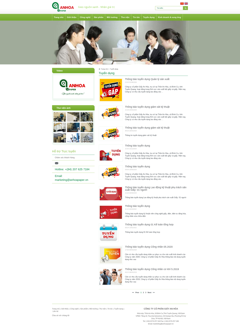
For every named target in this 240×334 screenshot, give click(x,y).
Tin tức (110, 309)
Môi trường (93, 309)
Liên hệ (55, 311)
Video (60, 71)
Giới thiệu (65, 309)
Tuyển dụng (114, 69)
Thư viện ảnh (64, 108)
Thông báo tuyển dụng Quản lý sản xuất (147, 79)
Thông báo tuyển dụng (137, 145)
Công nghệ (74, 309)
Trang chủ (104, 69)
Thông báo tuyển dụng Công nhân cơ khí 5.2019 (152, 269)
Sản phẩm (84, 309)
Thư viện (102, 309)
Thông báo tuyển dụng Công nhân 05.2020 (149, 247)
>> (154, 293)
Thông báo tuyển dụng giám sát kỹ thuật (147, 107)
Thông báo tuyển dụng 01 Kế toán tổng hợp (149, 224)
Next (149, 293)
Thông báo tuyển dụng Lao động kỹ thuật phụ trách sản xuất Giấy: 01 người (155, 188)
